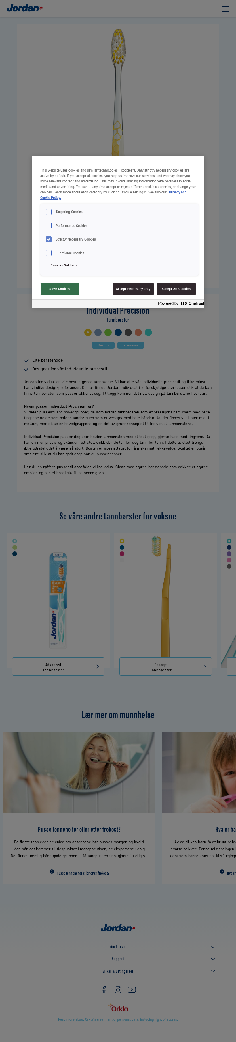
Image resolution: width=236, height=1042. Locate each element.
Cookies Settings (64, 265)
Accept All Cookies (176, 289)
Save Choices (59, 289)
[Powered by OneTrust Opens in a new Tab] (179, 304)
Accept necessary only (133, 289)
